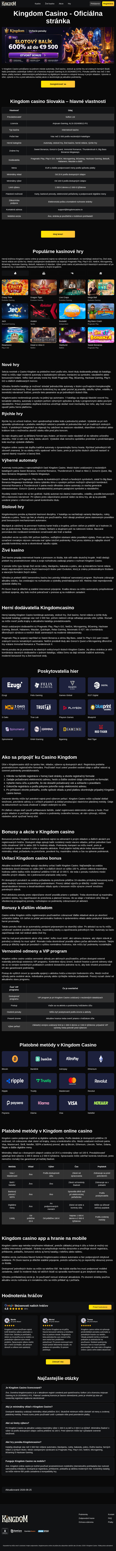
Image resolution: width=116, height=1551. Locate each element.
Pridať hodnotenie (100, 1307)
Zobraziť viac (58, 1362)
